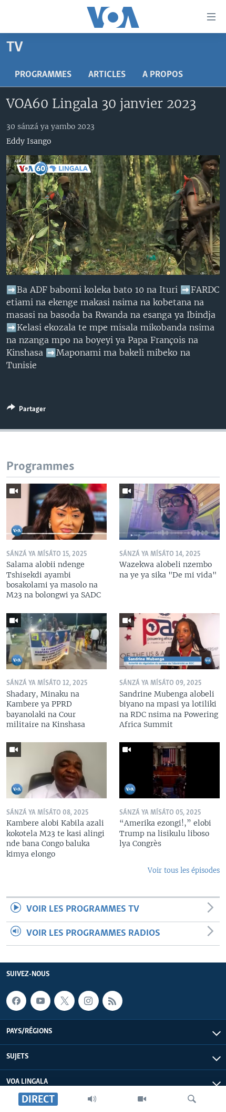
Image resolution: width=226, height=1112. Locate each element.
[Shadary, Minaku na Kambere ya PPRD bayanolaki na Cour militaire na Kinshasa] (56, 641)
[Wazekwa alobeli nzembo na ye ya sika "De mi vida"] (169, 512)
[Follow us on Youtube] (40, 1001)
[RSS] (112, 1001)
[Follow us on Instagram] (88, 1001)
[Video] (142, 1099)
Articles (107, 75)
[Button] (26, 411)
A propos (162, 75)
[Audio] (92, 1099)
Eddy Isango (28, 141)
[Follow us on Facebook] (16, 1001)
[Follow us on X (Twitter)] (64, 1001)
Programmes (43, 75)
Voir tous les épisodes (184, 870)
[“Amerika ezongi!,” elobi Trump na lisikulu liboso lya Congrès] (169, 770)
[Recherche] (192, 1099)
